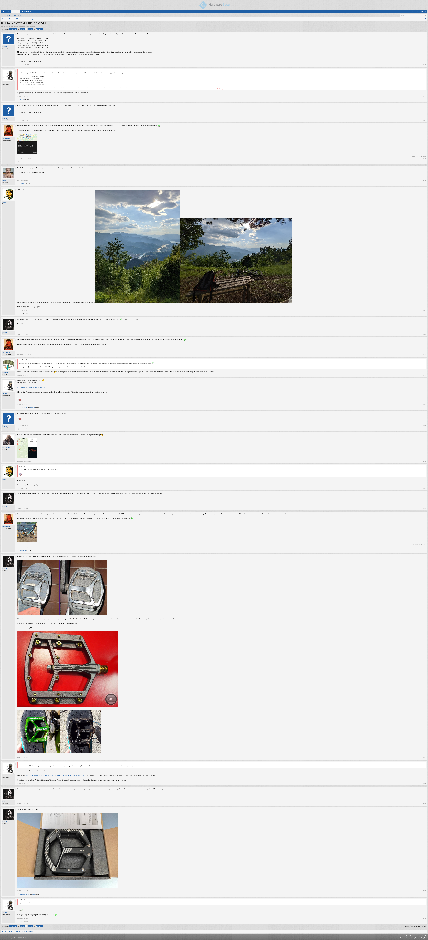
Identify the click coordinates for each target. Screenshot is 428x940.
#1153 (424, 488)
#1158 (424, 804)
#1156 (424, 757)
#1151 (424, 425)
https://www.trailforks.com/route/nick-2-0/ (31, 387)
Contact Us (409, 935)
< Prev (11, 29)
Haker (4, 202)
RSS (425, 936)
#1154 (424, 508)
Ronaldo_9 (23, 550)
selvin (4, 180)
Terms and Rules (405, 938)
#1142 (424, 96)
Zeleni (4, 83)
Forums (15, 11)
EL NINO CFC (24, 407)
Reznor (4, 46)
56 (21, 29)
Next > (40, 29)
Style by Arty (423, 938)
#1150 (424, 404)
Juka (27, 26)
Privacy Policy (414, 938)
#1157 (424, 783)
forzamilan (6, 138)
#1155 (424, 547)
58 (26, 29)
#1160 (424, 918)
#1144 (424, 158)
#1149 (424, 375)
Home (419, 936)
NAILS (21, 162)
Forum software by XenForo (17, 938)
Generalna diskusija (14, 26)
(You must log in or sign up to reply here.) (416, 926)
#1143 (424, 120)
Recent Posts (18, 15)
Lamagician (6, 447)
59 (29, 29)
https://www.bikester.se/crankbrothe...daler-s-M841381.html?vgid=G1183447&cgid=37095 (54, 775)
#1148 (424, 354)
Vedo (33, 894)
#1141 (424, 64)
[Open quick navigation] (425, 19)
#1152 (424, 461)
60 (31, 29)
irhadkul (5, 373)
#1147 (424, 334)
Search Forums (7, 15)
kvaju (21, 313)
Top (422, 936)
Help (415, 935)
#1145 (424, 180)
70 (37, 29)
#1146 (424, 310)
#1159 (424, 891)
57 (23, 29)
